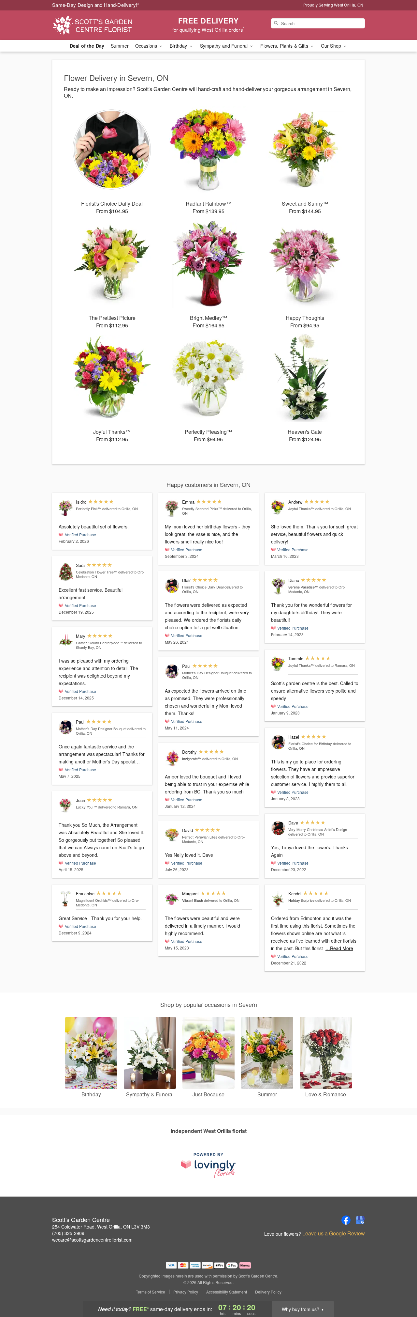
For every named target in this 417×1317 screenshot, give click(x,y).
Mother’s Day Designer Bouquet (101, 728)
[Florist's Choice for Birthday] (278, 742)
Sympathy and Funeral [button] (224, 45)
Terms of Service (150, 1292)
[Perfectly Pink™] (66, 507)
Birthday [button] (179, 45)
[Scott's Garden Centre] (99, 25)
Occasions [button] (146, 45)
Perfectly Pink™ (88, 508)
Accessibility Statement (226, 1292)
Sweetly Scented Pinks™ (202, 508)
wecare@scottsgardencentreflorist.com (92, 1239)
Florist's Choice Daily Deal (202, 586)
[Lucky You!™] (66, 806)
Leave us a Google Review (333, 1233)
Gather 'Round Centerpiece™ (99, 642)
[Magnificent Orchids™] (66, 899)
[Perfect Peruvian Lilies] (172, 835)
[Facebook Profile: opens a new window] (346, 1220)
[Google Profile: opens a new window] (360, 1220)
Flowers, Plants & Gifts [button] (284, 45)
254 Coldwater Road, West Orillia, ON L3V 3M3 (101, 1226)
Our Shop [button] (331, 45)
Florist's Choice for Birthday (310, 743)
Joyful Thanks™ (301, 508)
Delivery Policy (268, 1292)
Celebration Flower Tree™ (96, 571)
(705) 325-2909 (68, 1233)
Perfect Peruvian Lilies (199, 836)
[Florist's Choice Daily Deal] (172, 586)
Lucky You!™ (86, 806)
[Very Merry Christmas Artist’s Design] (278, 828)
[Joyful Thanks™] (278, 507)
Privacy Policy (185, 1292)
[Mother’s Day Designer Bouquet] (66, 727)
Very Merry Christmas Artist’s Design (317, 829)
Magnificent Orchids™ (93, 900)
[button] (400, 1289)
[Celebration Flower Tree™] (66, 572)
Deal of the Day (87, 45)
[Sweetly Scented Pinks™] (172, 508)
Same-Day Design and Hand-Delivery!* (95, 4)
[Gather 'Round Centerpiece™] (66, 640)
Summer (120, 45)
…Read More (339, 948)
